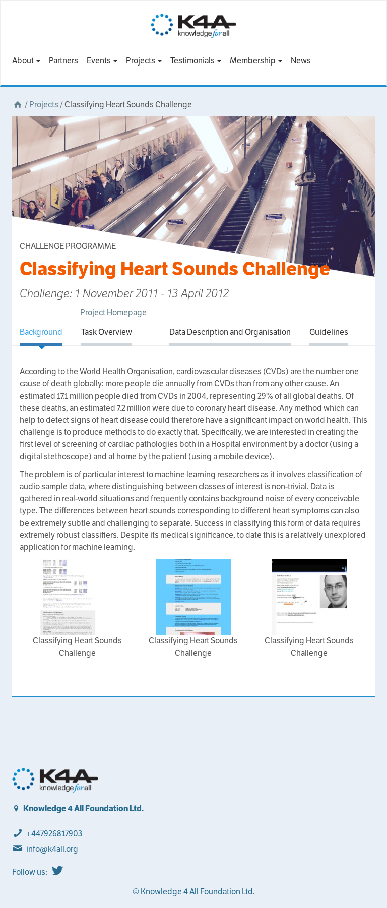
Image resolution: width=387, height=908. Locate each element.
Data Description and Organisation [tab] (230, 332)
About (23, 60)
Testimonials (193, 60)
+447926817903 (54, 833)
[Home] (17, 104)
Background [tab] (41, 332)
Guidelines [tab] (328, 332)
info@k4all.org (52, 849)
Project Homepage (113, 312)
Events (99, 60)
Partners (63, 60)
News (301, 60)
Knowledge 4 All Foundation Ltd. (83, 808)
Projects (141, 60)
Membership (253, 60)
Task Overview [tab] (106, 332)
